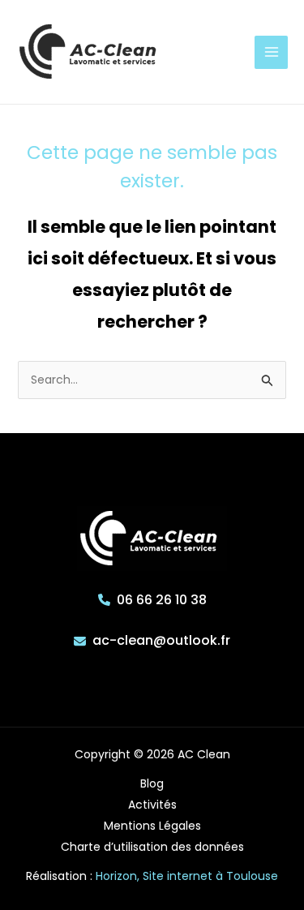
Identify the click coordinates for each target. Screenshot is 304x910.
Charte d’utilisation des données (152, 847)
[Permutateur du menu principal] (271, 52)
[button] (152, 600)
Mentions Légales (152, 826)
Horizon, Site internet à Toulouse (187, 876)
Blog (152, 783)
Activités (152, 804)
